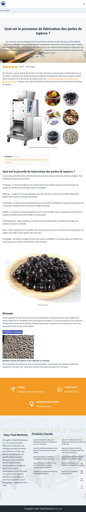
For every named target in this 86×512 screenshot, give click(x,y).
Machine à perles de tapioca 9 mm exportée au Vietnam (26, 361)
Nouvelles (6, 10)
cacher (15, 157)
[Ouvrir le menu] (84, 4)
